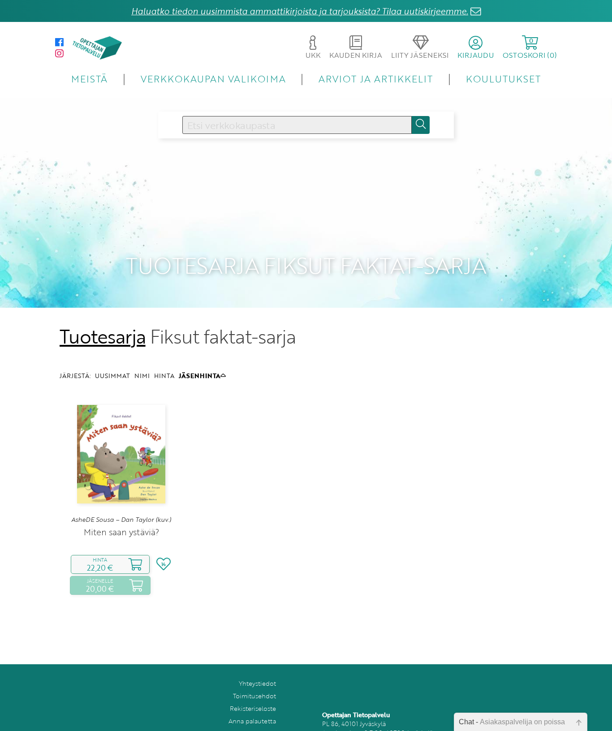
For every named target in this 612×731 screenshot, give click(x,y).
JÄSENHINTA (199, 375)
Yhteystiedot (257, 683)
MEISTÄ (89, 79)
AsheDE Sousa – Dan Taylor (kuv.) (121, 519)
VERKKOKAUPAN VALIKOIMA (213, 79)
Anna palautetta (252, 721)
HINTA (164, 375)
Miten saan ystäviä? (121, 532)
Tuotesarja (103, 336)
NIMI (142, 375)
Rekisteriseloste (253, 708)
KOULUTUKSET (503, 79)
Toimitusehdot (254, 696)
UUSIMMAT (112, 375)
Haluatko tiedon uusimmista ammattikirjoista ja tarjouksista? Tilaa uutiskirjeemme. (299, 10)
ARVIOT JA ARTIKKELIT (376, 79)
